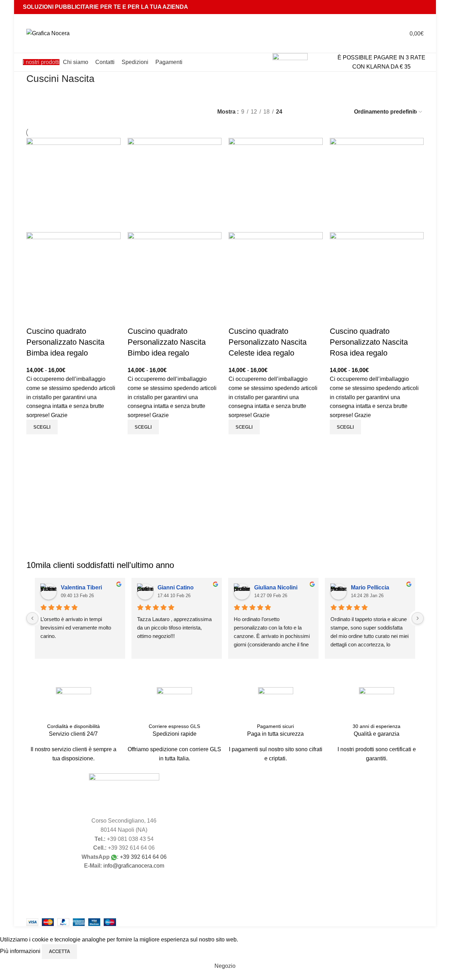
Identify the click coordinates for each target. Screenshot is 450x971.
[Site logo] (48, 33)
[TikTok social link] (422, 7)
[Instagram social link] (404, 7)
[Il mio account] (388, 33)
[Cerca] (376, 33)
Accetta (59, 951)
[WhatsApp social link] (413, 7)
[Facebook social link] (396, 7)
